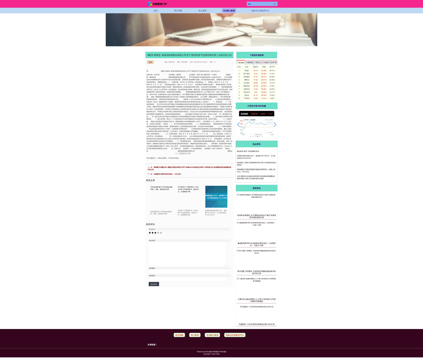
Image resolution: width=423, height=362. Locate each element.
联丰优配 (178, 10)
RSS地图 (215, 351)
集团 (150, 62)
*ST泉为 (247, 98)
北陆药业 (247, 89)
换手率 (273, 62)
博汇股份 (247, 73)
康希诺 (246, 80)
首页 (156, 10)
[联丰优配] (157, 4)
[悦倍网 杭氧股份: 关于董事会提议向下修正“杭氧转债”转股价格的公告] (256, 203)
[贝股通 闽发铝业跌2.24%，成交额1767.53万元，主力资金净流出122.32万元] (216, 197)
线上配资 (203, 10)
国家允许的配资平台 (260, 10)
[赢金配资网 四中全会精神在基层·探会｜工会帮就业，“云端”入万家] (256, 231)
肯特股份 (247, 77)
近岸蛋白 (247, 83)
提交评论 (154, 284)
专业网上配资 (229, 10)
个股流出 (266, 62)
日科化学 (247, 92)
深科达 (246, 95)
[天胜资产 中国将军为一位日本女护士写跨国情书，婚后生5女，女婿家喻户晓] (189, 197)
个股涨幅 (240, 62)
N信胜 (247, 70)
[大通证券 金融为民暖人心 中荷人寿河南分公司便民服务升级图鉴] (256, 287)
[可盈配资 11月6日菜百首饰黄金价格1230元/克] (256, 313)
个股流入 (257, 62)
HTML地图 (222, 351)
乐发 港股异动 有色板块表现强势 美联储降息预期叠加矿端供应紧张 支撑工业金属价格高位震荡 (256, 177)
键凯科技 (247, 86)
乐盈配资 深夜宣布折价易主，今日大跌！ (168, 174)
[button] (238, 124)
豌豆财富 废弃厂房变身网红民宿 (248, 151)
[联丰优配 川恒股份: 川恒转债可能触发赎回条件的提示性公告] (256, 259)
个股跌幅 (249, 62)
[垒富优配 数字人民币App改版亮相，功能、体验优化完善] (161, 197)
